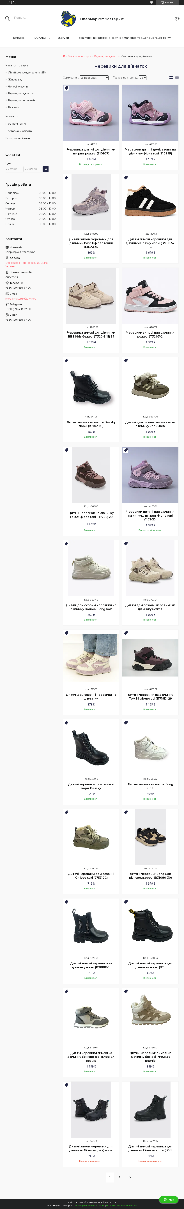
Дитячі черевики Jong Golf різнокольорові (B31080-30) (150, 876)
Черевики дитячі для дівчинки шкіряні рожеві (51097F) (91, 151)
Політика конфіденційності (121, 1205)
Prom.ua (111, 1202)
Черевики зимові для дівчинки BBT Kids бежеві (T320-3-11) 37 (91, 334)
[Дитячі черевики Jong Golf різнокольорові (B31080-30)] (150, 837)
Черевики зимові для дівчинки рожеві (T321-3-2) (150, 334)
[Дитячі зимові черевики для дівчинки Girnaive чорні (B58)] (150, 1110)
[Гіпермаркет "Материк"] (68, 19)
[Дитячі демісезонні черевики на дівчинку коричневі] (150, 385)
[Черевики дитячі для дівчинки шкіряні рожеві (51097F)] (91, 113)
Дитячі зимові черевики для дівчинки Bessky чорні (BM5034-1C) (150, 243)
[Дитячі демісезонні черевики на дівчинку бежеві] (150, 568)
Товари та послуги (79, 56)
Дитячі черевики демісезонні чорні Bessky (91, 786)
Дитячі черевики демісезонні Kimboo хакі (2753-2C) (91, 876)
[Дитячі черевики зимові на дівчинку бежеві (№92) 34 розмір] (150, 1016)
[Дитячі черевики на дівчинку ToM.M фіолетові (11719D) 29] (150, 658)
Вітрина (18, 37)
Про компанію (15, 123)
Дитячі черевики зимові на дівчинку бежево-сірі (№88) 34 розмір (91, 1056)
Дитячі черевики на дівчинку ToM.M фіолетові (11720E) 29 (91, 515)
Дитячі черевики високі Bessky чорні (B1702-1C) (91, 424)
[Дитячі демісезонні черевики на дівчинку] (91, 658)
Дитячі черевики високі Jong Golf (150, 786)
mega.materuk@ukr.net (20, 298)
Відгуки (63, 37)
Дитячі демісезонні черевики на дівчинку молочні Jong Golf (91, 607)
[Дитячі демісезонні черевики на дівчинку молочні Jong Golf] (91, 568)
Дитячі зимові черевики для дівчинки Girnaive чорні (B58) (150, 1148)
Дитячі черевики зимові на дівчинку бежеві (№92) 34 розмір (150, 1056)
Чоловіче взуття (18, 86)
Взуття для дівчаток (107, 56)
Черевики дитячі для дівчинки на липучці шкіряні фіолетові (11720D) (150, 515)
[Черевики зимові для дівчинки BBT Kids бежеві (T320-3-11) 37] (91, 296)
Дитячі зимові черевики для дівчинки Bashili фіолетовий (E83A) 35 (91, 243)
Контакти (12, 116)
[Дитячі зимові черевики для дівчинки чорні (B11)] (150, 926)
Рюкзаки (13, 107)
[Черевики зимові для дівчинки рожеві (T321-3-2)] (150, 296)
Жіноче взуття (17, 79)
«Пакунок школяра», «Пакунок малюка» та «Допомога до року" (124, 37)
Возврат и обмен (17, 138)
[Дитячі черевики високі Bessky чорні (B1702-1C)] (91, 385)
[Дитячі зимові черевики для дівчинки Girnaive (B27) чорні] (91, 1110)
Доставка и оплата (18, 131)
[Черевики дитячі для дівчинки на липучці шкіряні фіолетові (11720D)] (150, 475)
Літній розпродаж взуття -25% (27, 72)
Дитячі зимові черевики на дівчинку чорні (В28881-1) (91, 965)
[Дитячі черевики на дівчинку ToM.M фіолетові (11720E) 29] (91, 475)
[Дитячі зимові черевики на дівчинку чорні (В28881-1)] (91, 926)
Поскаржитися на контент (90, 1205)
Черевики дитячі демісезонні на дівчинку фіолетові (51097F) (150, 151)
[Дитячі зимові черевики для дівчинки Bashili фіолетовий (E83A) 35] (91, 202)
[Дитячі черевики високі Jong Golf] (150, 747)
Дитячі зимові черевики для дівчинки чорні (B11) (150, 965)
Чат (171, 1199)
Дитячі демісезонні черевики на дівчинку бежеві (150, 607)
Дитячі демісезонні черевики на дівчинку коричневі (150, 424)
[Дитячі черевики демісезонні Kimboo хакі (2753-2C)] (91, 837)
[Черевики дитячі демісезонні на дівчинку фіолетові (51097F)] (150, 113)
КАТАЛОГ (40, 37)
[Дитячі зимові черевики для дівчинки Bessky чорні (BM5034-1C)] (150, 202)
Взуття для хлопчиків (21, 100)
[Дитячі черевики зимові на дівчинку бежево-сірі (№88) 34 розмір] (91, 1016)
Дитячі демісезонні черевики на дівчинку (91, 696)
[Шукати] (8, 19)
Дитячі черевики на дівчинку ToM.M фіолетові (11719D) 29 (150, 696)
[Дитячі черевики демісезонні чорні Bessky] (91, 747)
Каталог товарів (16, 65)
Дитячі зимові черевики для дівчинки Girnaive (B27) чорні (91, 1148)
